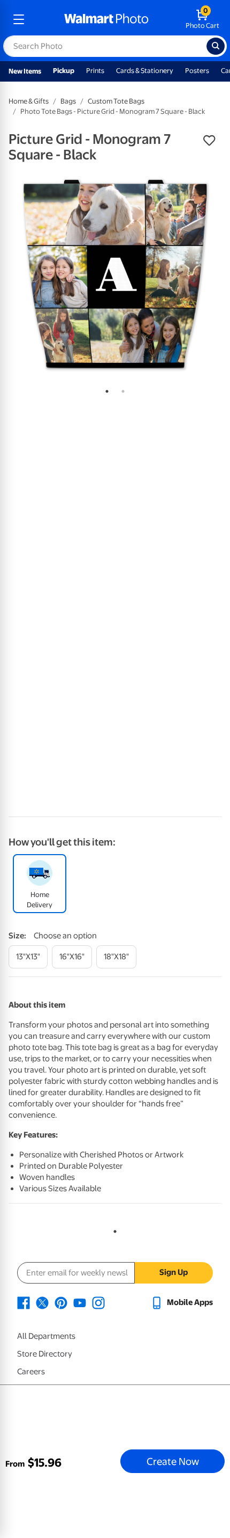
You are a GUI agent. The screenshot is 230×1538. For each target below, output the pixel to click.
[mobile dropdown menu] (19, 19)
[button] (209, 141)
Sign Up (173, 1272)
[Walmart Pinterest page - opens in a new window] (61, 1302)
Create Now (173, 1461)
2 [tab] (121, 389)
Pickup (63, 71)
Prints (95, 71)
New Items (25, 71)
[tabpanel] (115, 274)
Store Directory (44, 1354)
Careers (31, 1371)
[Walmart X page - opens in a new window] (42, 1302)
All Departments (46, 1336)
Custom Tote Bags (116, 101)
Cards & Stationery (144, 71)
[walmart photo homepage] (106, 19)
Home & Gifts (29, 101)
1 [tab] (104, 389)
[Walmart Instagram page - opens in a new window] (98, 1302)
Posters (197, 71)
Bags (68, 101)
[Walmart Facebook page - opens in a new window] (23, 1302)
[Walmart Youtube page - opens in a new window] (79, 1302)
